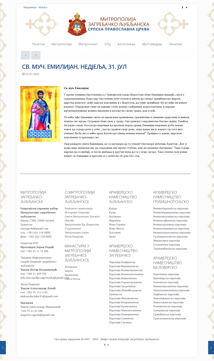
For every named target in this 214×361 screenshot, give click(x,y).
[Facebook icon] (182, 7)
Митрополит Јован (77, 232)
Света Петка (72, 279)
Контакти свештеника (79, 208)
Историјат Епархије (77, 212)
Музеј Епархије (74, 236)
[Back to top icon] (197, 354)
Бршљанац (71, 275)
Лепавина (71, 267)
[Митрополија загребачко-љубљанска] (107, 24)
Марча (69, 271)
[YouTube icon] (186, 7)
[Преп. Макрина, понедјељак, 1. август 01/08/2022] (211, 347)
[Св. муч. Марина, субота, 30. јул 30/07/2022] (3, 347)
